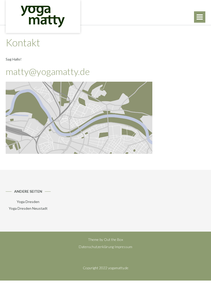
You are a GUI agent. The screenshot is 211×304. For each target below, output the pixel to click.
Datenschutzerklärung (96, 246)
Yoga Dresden (28, 201)
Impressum (123, 246)
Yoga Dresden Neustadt (28, 208)
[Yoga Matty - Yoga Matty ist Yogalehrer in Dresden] (43, 16)
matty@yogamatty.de (48, 71)
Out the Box (113, 239)
